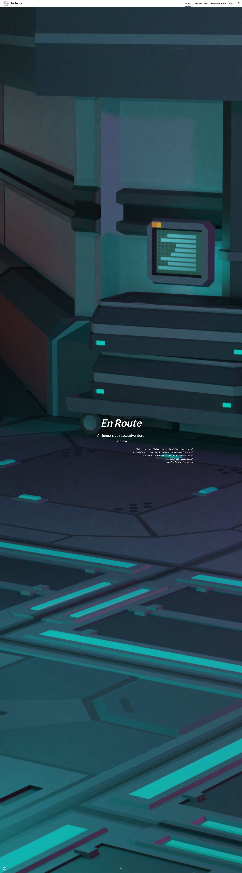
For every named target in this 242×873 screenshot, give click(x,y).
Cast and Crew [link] (200, 3)
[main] (121, 423)
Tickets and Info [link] (218, 3)
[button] (239, 4)
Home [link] (187, 3)
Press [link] (231, 3)
